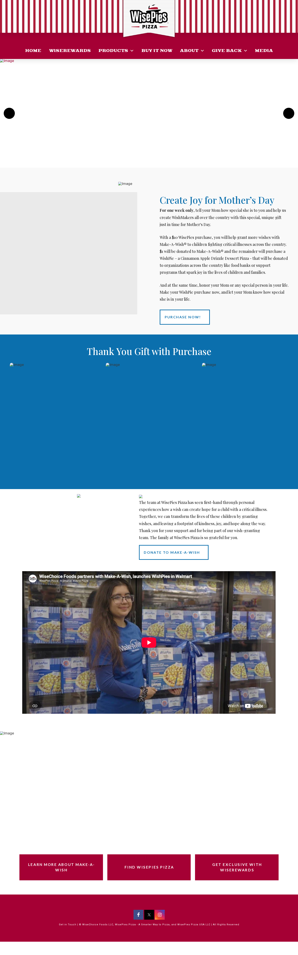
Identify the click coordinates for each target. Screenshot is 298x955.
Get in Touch (67, 924)
